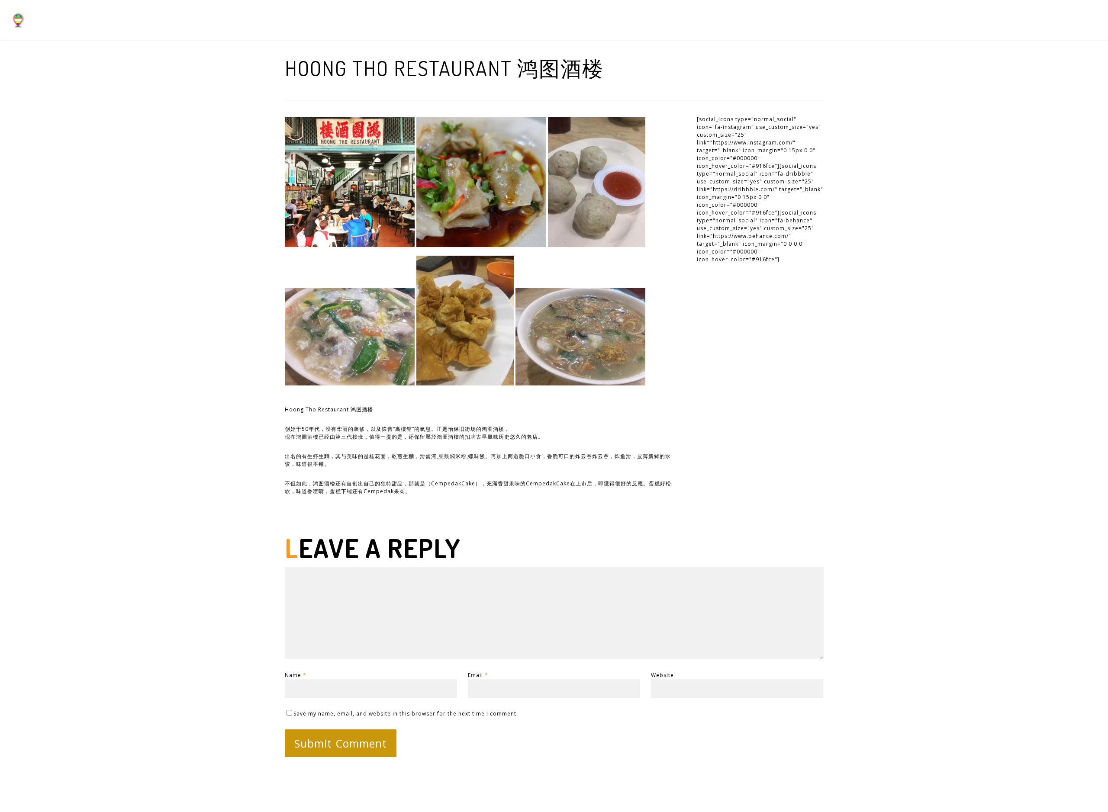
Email (478, 675)
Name (295, 675)
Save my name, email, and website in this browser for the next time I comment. (405, 713)
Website (662, 675)
